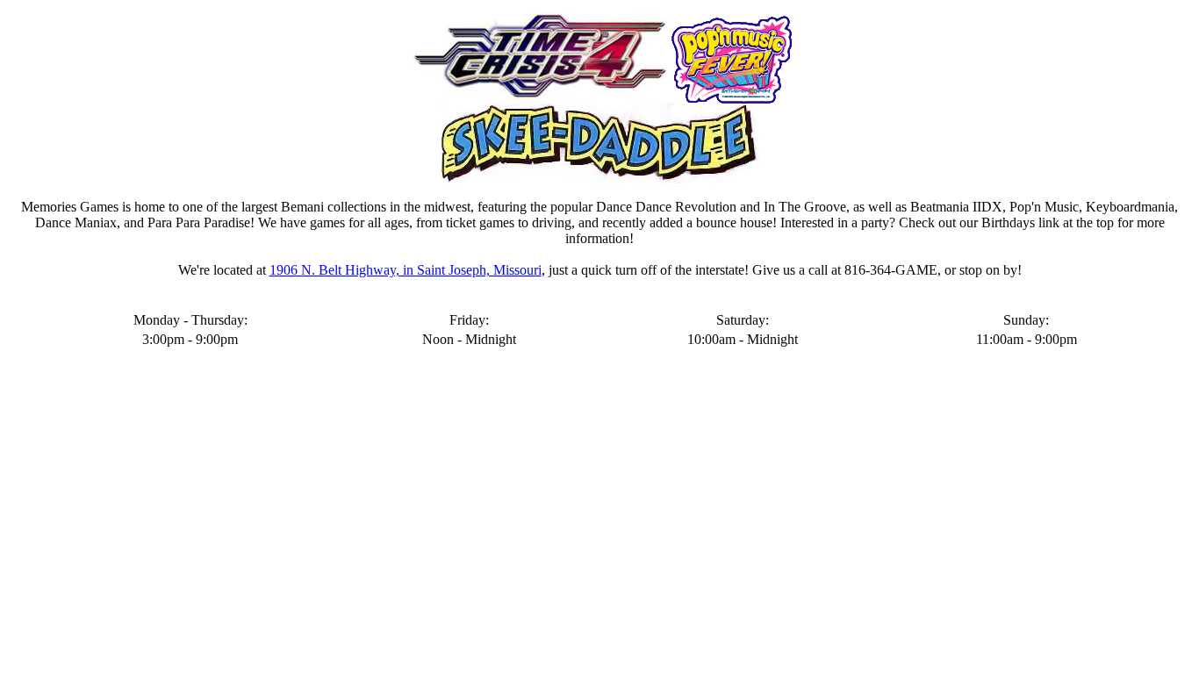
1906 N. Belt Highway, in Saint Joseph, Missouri (405, 269)
